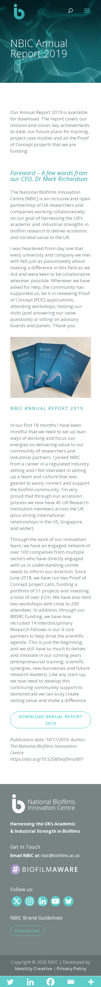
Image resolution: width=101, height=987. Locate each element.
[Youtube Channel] (55, 901)
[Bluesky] (68, 901)
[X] (17, 901)
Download (27, 930)
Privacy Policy (71, 969)
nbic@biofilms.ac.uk (60, 855)
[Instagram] (30, 901)
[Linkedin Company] (42, 901)
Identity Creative (33, 969)
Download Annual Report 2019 (51, 720)
